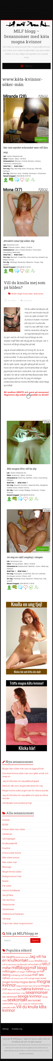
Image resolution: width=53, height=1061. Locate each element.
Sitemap (5, 1029)
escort (18, 957)
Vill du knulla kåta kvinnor (24, 1009)
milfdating (15, 975)
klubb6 (31, 961)
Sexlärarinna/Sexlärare (13, 914)
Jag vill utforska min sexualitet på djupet (20, 781)
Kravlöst (6, 848)
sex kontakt (34, 1000)
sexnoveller (7, 1003)
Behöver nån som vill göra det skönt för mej (22, 786)
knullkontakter (11, 965)
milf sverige (29, 978)
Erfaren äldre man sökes (13, 829)
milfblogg (20, 967)
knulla (38, 960)
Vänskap (6, 919)
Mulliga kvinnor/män (11, 876)
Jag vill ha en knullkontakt (24, 958)
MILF (46, 964)
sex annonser (9, 996)
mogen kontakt (40, 978)
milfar (6, 968)
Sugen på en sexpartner (22, 1004)
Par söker (6, 886)
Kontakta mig (17, 1029)
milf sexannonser (16, 978)
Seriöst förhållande (11, 890)
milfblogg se (32, 971)
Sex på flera (7, 895)
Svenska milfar (37, 1004)
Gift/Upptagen (8, 839)
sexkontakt (17, 999)
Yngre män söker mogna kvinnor (17, 923)
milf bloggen (20, 972)
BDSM (13, 294)
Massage (6, 867)
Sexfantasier (8, 909)
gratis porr (24, 957)
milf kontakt (26, 975)
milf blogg (38, 967)
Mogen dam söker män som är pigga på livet (23, 768)
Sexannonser (38, 294)
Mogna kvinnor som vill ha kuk (28, 986)
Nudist (5, 881)
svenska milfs (9, 1007)
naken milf (11, 989)
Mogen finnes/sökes (25, 294)
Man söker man (9, 862)
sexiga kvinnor (30, 996)
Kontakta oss (22, 1050)
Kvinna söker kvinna (11, 853)
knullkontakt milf (23, 964)
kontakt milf (36, 964)
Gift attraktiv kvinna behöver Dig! (17, 803)
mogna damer (27, 982)
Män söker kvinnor (11, 857)
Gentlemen (7, 834)
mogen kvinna (10, 982)
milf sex (38, 975)
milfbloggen (9, 971)
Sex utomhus (8, 900)
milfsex (6, 978)
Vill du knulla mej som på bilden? (24, 285)
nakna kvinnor (32, 989)
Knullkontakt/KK (9, 843)
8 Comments (27, 300)
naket (18, 989)
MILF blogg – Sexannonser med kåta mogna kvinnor (26, 36)
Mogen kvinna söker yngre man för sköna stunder (25, 790)
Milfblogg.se (17, 1039)
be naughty (8, 956)
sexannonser (36, 992)
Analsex (6, 820)
